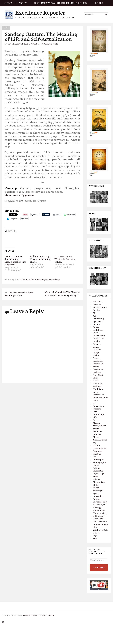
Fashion (97, 372)
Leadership (98, 414)
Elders (96, 367)
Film (95, 378)
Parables (97, 454)
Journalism (98, 406)
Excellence (98, 369)
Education (98, 364)
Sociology (97, 491)
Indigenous (98, 395)
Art (94, 316)
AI (94, 313)
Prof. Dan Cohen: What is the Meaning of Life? (64, 259)
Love (95, 420)
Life (95, 417)
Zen (95, 538)
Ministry (97, 434)
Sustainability (100, 502)
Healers (96, 381)
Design (96, 352)
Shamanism (99, 482)
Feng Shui (98, 375)
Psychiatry (98, 471)
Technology (99, 505)
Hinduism (98, 389)
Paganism (97, 451)
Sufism (96, 499)
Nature (96, 445)
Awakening (98, 319)
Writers (96, 533)
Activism (97, 305)
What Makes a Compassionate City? (100, 525)
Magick (96, 423)
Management (99, 426)
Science (96, 479)
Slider (96, 485)
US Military (98, 516)
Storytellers (98, 496)
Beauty (96, 324)
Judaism (97, 409)
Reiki (95, 476)
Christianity (99, 336)
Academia (98, 302)
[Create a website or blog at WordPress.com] (3, 622)
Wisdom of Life (100, 530)
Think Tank (99, 510)
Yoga (95, 536)
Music (96, 437)
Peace (95, 457)
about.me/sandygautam (19, 195)
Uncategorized (100, 513)
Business (97, 333)
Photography (99, 462)
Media (96, 429)
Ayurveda (97, 321)
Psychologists (45, 615)
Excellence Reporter (40, 13)
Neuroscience (29, 279)
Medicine (97, 431)
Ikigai (95, 392)
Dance (96, 347)
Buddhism (98, 330)
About (23, 3)
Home (8, 3)
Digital (96, 355)
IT (6, 27)
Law (95, 412)
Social (96, 488)
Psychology (54, 279)
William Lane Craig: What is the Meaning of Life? (40, 259)
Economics (98, 361)
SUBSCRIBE (98, 568)
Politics (96, 468)
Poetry (96, 465)
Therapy (97, 507)
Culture (97, 344)
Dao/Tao (97, 350)
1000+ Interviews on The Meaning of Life (60, 3)
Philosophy (42, 279)
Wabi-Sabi (98, 519)
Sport (95, 493)
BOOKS (99, 3)
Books (96, 327)
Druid (96, 358)
